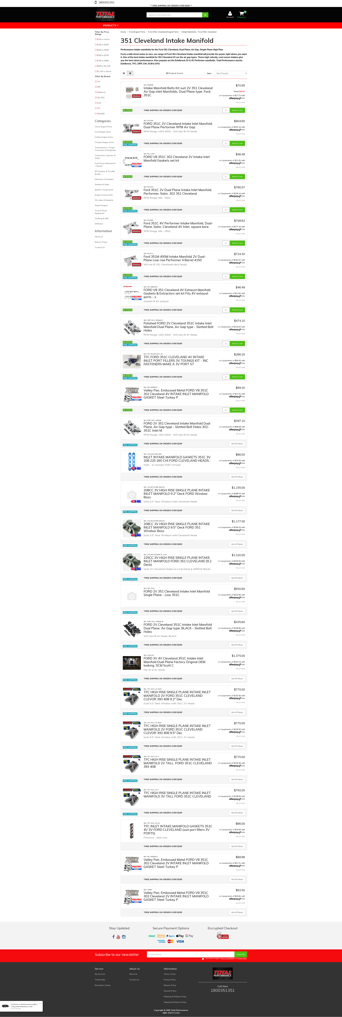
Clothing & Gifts (102, 218)
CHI (98, 81)
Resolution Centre (102, 985)
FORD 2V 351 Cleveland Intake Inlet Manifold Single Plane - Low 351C (177, 593)
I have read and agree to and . (226, 958)
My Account (100, 974)
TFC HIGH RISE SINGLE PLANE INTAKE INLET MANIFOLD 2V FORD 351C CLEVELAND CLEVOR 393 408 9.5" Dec (177, 729)
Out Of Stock (237, 443)
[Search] (205, 14)
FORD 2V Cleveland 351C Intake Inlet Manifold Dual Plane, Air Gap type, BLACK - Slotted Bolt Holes (178, 628)
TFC (99, 108)
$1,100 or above (104, 71)
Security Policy (170, 991)
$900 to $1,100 (103, 66)
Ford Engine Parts (103, 132)
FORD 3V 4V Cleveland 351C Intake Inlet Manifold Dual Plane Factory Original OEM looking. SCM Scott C (174, 661)
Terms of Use (170, 974)
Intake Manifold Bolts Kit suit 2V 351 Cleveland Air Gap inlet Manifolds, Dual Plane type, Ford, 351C (178, 91)
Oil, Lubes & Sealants (104, 200)
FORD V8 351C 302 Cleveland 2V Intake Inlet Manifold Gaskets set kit (177, 158)
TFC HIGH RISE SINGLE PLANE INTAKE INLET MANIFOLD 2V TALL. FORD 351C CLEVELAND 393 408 (178, 763)
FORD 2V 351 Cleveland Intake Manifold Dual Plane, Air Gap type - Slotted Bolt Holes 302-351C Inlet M (177, 426)
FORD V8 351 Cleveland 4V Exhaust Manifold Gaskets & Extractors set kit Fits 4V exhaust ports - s (177, 293)
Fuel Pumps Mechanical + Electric (105, 164)
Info (243, 98)
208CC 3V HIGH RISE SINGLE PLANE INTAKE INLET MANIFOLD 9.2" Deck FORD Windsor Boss (177, 493)
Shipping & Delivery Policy (175, 996)
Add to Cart (237, 110)
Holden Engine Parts (104, 137)
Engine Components (104, 195)
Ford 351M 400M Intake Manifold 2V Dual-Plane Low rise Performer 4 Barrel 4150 (175, 258)
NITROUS (99, 224)
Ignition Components (104, 189)
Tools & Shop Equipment (101, 211)
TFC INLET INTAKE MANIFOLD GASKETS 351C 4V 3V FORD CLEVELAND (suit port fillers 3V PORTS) (178, 829)
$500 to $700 (103, 55)
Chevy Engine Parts (103, 126)
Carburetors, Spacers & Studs (105, 156)
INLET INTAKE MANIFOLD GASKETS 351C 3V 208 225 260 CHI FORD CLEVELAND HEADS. (177, 459)
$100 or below (103, 39)
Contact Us (100, 247)
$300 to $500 (103, 50)
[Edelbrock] (137, 96)
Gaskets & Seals (102, 184)
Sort (209, 73)
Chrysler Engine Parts (104, 142)
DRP (99, 87)
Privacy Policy (242, 958)
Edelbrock (101, 92)
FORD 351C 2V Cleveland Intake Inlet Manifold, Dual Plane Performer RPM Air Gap (178, 125)
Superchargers (101, 205)
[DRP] (137, 331)
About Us (99, 236)
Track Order (100, 979)
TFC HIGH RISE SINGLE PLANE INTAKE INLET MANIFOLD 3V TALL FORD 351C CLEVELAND (177, 794)
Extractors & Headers (104, 179)
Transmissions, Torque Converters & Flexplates (105, 148)
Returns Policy (101, 242)
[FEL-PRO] (137, 165)
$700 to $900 (103, 60)
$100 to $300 (103, 44)
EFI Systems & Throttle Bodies (105, 172)
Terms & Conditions (227, 958)
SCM (99, 103)
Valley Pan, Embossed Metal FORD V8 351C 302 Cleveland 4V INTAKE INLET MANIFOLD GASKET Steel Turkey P (176, 393)
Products (110, 25)
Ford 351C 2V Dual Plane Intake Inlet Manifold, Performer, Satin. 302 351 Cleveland (178, 191)
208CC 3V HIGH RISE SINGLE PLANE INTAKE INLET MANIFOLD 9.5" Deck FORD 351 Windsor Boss (177, 527)
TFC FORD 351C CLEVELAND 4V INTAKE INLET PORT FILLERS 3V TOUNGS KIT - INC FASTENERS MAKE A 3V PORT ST (176, 360)
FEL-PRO (101, 97)
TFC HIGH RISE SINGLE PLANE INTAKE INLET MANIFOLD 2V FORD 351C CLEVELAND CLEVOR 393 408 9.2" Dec (177, 695)
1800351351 (106, 2)
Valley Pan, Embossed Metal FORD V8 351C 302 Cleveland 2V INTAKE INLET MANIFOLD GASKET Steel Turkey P (176, 863)
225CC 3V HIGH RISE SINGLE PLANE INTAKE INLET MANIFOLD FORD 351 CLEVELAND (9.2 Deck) (177, 561)
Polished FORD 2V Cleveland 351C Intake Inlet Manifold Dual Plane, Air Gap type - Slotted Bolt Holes (178, 326)
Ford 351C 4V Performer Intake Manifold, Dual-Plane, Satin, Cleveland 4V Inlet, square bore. (178, 225)
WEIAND (101, 113)
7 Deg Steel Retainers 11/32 (21, 1006)
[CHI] (136, 468)
